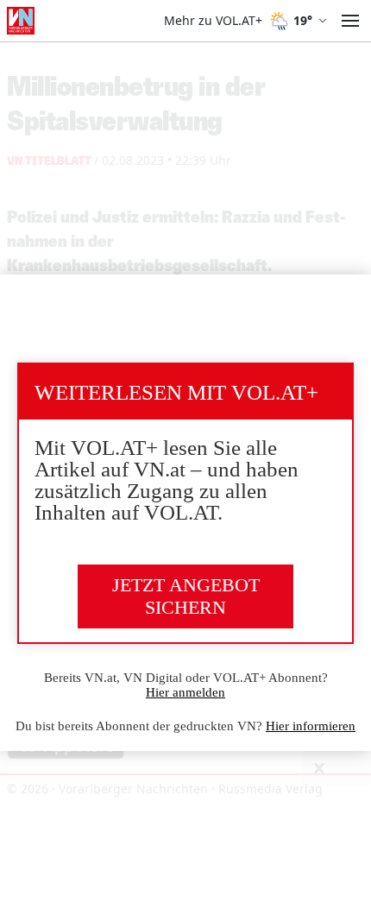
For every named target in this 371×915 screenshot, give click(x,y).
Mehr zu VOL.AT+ (213, 21)
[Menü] (350, 21)
